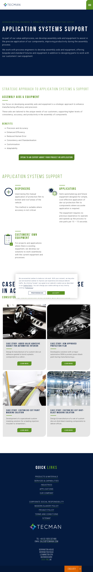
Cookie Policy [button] (27, 285)
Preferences (37, 293)
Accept (55, 293)
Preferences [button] (29, 288)
